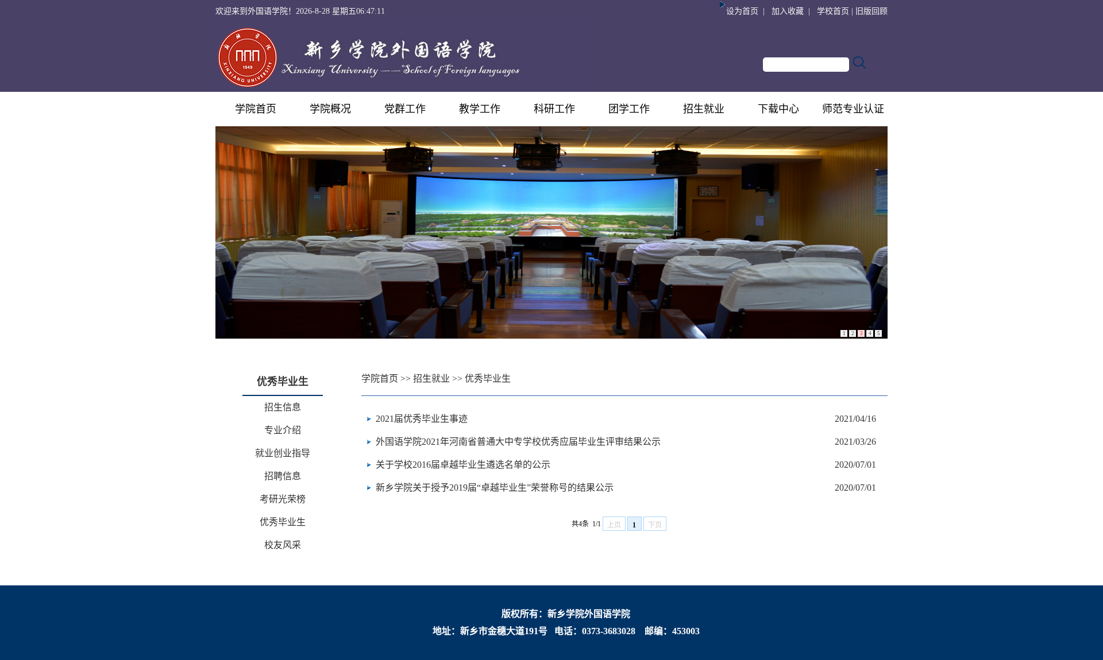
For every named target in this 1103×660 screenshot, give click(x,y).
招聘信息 (282, 476)
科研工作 (554, 109)
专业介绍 (282, 430)
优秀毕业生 (283, 522)
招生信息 (282, 407)
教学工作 (479, 109)
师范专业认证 (853, 109)
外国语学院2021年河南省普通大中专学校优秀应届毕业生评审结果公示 (518, 442)
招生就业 (703, 109)
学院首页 (255, 109)
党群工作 (405, 109)
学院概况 (330, 109)
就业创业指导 (282, 453)
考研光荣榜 (283, 499)
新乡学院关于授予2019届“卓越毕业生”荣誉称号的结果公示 (495, 487)
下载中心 (778, 109)
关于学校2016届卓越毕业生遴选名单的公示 (463, 464)
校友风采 (282, 545)
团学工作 (629, 109)
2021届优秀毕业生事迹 (422, 419)
